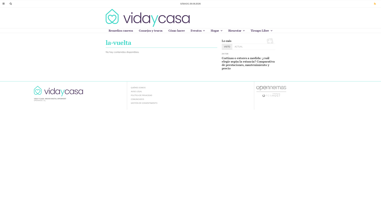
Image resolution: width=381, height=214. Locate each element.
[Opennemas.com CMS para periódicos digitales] (271, 91)
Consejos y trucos (151, 31)
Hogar (215, 31)
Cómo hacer (176, 31)
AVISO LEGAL (136, 92)
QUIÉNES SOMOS (138, 88)
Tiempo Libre (260, 31)
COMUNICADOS (137, 99)
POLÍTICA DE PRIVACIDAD (141, 95)
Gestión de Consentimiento (144, 103)
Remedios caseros (121, 31)
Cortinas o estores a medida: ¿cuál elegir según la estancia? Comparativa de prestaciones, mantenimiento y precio (248, 63)
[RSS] (375, 3)
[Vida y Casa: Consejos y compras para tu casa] (148, 18)
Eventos (196, 31)
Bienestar (235, 31)
